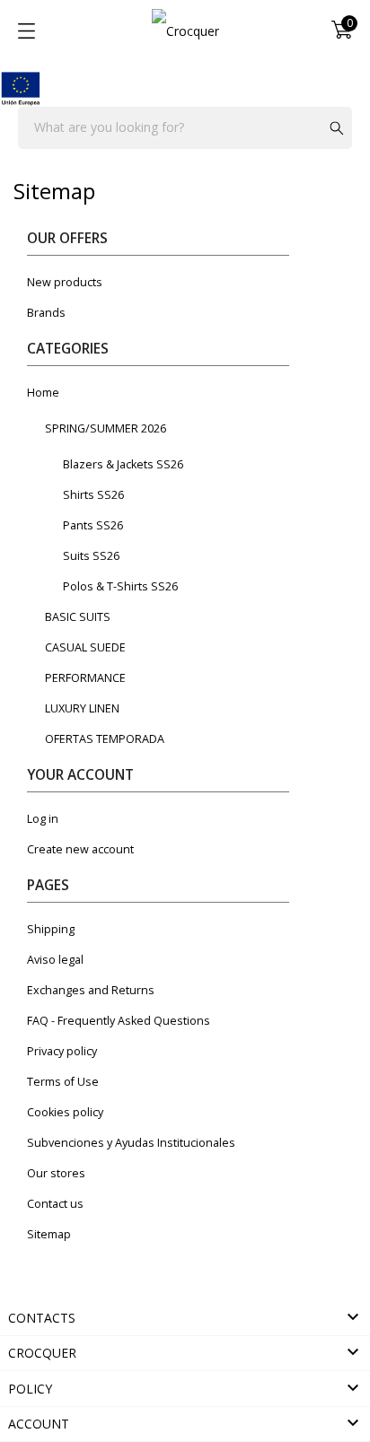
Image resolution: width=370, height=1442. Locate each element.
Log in (42, 818)
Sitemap (49, 1234)
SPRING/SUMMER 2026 (105, 428)
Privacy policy (62, 1051)
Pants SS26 (93, 525)
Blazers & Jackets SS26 (123, 464)
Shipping (51, 929)
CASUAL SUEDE (85, 647)
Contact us (55, 1203)
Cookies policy (65, 1112)
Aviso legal (55, 959)
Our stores (56, 1173)
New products (64, 282)
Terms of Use (63, 1081)
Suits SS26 (91, 556)
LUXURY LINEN (82, 708)
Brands (46, 312)
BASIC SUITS (77, 617)
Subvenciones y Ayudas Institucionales (131, 1142)
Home (43, 392)
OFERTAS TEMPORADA (104, 739)
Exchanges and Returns (90, 990)
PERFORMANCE (85, 678)
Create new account (80, 849)
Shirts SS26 (93, 495)
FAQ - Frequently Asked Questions (118, 1020)
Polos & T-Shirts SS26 (120, 586)
